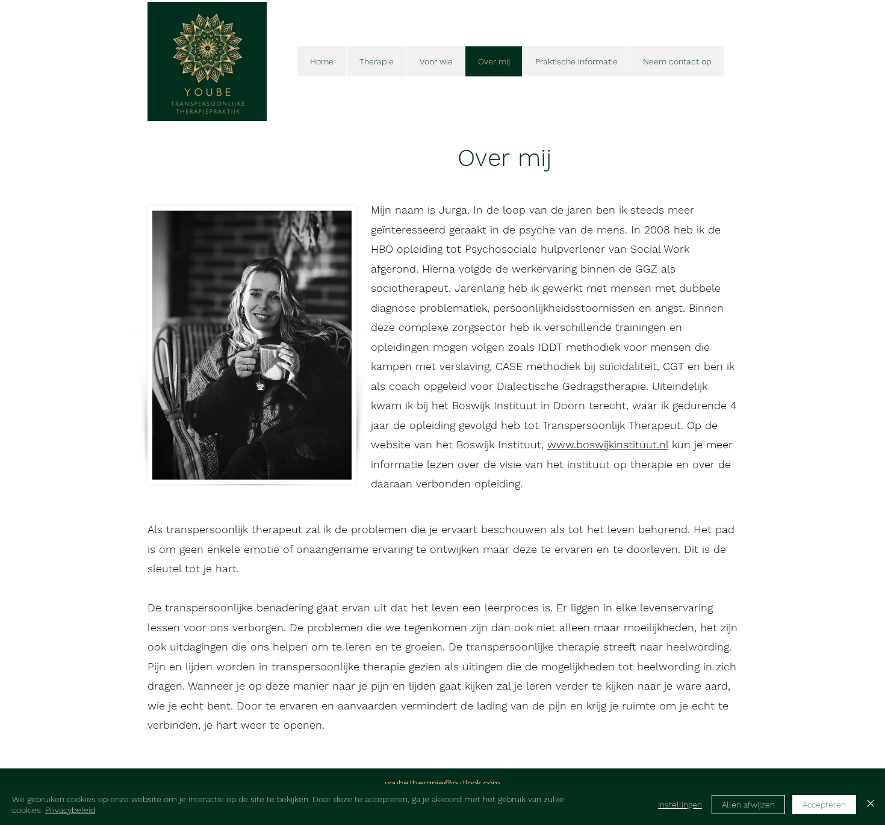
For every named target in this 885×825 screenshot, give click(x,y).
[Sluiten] (870, 804)
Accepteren (824, 804)
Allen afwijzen (748, 804)
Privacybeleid (70, 810)
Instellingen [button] (680, 804)
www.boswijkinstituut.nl (607, 444)
